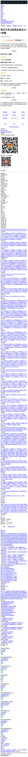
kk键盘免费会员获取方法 (7, 609)
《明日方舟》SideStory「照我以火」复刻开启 (12, 559)
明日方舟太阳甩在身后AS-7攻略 (9, 576)
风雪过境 (23, 595)
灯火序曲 (5, 595)
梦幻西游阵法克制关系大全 (8, 607)
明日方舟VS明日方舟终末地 (8, 570)
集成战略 (23, 592)
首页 (2, 4)
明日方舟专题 (4, 130)
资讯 (7, 2)
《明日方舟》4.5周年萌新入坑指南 (9, 562)
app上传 (18, 751)
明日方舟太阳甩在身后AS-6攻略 (9, 577)
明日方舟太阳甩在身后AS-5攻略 (9, 579)
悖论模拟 (14, 594)
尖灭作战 (15, 598)
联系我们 (24, 749)
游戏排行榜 (3, 22)
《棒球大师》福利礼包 (6, 633)
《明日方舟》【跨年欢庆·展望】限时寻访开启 (12, 558)
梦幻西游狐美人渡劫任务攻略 (8, 606)
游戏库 (18, 2)
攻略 (22, 2)
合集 (2, 10)
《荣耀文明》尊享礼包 (6, 638)
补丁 (15, 2)
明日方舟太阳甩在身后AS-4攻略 (9, 580)
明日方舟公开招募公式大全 (7, 571)
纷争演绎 (20, 598)
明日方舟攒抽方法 (5, 567)
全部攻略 (8, 25)
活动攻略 (16, 591)
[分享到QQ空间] (6, 135)
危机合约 (9, 592)
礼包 (2, 12)
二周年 (23, 594)
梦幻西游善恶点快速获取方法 (8, 612)
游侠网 (3, 2)
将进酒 (11, 597)
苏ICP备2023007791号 (6, 754)
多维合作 (19, 594)
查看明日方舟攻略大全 (6, 132)
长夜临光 (19, 595)
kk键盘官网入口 (5, 604)
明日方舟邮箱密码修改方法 (7, 568)
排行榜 (2, 13)
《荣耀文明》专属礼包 (6, 642)
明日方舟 (20, 25)
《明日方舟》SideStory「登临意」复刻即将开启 (13, 554)
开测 (2, 9)
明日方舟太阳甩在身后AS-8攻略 (9, 573)
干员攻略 (5, 592)
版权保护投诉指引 (10, 751)
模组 (18, 597)
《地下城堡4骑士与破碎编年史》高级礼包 (11, 628)
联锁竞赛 (9, 595)
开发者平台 (3, 19)
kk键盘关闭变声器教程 (7, 610)
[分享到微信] (1, 135)
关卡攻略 (14, 25)
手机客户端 (9, 22)
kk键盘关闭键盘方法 (6, 613)
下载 (11, 2)
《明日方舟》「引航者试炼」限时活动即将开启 (13, 547)
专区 (2, 18)
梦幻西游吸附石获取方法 (7, 603)
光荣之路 (19, 592)
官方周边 (5, 594)
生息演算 (11, 598)
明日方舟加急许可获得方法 (7, 574)
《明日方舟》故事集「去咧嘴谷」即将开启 (11, 556)
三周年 (15, 597)
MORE (12, 545)
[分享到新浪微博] (3, 135)
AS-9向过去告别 (9, 40)
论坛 (26, 2)
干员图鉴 (7, 591)
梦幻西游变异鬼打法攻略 (7, 601)
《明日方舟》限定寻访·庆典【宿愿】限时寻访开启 (13, 564)
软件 (2, 7)
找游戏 (2, 6)
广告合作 (8, 749)
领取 (7, 621)
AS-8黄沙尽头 (18, 40)
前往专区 (7, 582)
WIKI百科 (12, 526)
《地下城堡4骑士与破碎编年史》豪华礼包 (11, 624)
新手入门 (3, 591)
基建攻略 (9, 594)
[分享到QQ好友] (4, 135)
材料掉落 (14, 592)
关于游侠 (3, 749)
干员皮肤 (12, 591)
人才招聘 (13, 749)
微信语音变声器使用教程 (8, 615)
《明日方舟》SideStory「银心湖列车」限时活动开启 (14, 561)
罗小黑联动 (6, 598)
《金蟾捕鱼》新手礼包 (6, 619)
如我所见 (14, 595)
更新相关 (21, 597)
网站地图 (3, 751)
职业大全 (7, 597)
